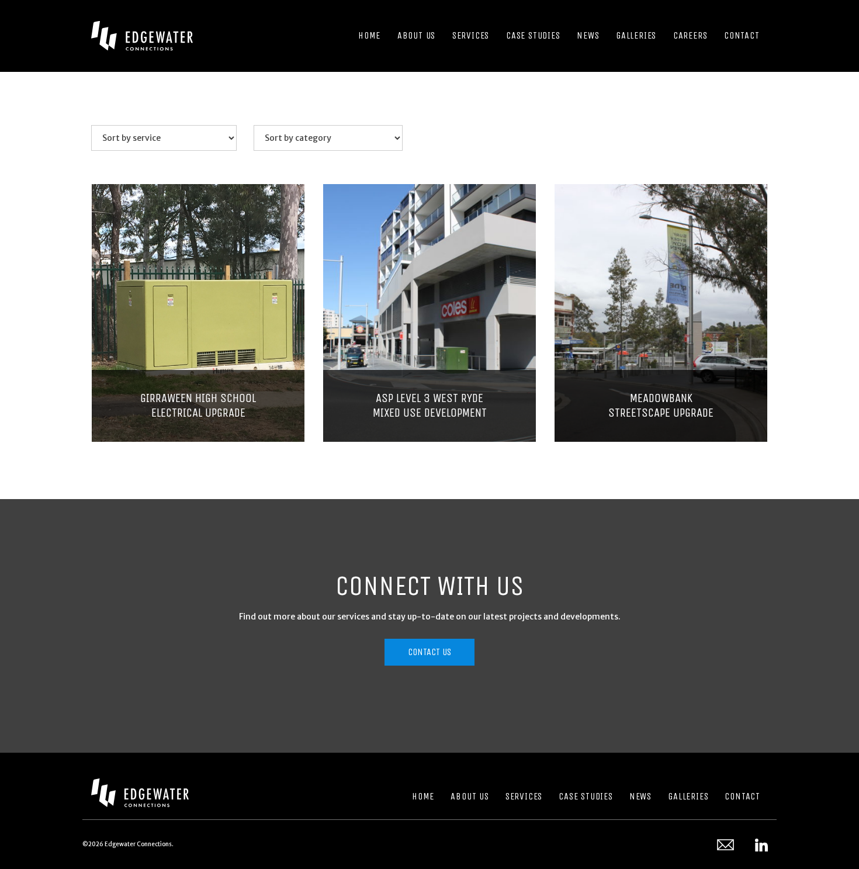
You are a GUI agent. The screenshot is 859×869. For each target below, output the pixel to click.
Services (523, 796)
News (640, 796)
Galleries (688, 796)
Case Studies (586, 796)
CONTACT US (429, 651)
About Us (470, 796)
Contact (742, 796)
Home (423, 796)
